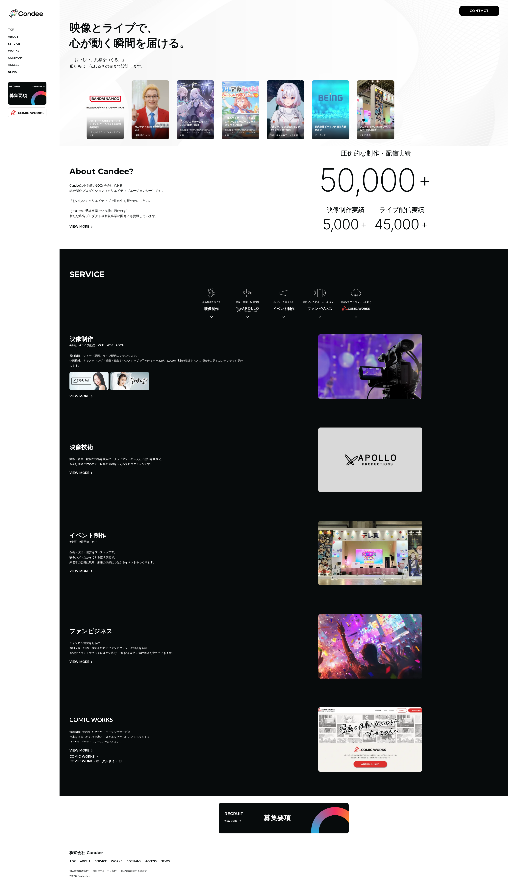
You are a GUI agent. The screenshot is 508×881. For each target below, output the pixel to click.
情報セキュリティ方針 (104, 870)
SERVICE (101, 861)
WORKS (116, 861)
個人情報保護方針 (79, 870)
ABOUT (85, 861)
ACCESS (151, 861)
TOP (72, 861)
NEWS (165, 861)
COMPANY (133, 861)
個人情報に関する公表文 (134, 870)
